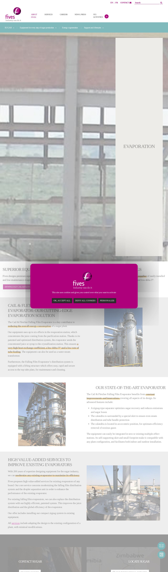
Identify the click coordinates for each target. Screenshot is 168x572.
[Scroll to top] (161, 565)
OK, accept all (62, 300)
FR (116, 3)
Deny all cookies (85, 300)
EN (112, 3)
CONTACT (124, 3)
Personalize (107, 300)
